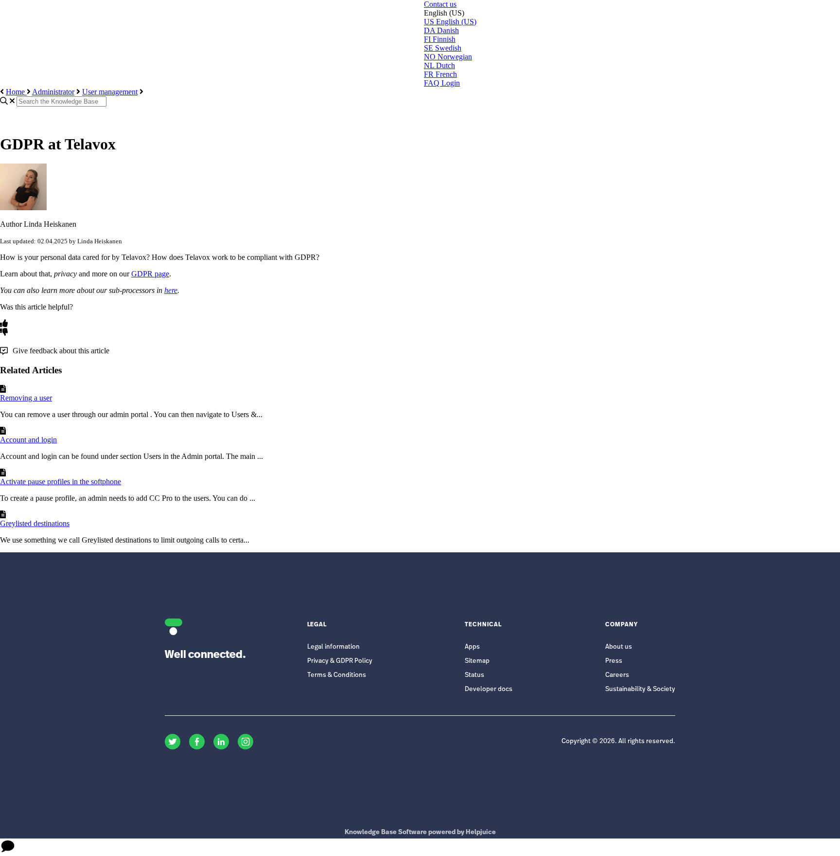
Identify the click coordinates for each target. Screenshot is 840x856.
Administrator (53, 92)
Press (613, 661)
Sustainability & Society (640, 689)
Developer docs (488, 689)
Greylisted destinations (35, 523)
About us (618, 647)
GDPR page (150, 274)
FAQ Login (442, 83)
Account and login (28, 440)
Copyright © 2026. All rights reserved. (618, 741)
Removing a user (26, 398)
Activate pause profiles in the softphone (60, 481)
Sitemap (477, 661)
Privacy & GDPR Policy (339, 661)
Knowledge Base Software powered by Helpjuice (420, 832)
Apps (472, 647)
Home (16, 92)
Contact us (440, 4)
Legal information (333, 647)
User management (110, 92)
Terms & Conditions (336, 675)
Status (474, 675)
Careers (617, 675)
